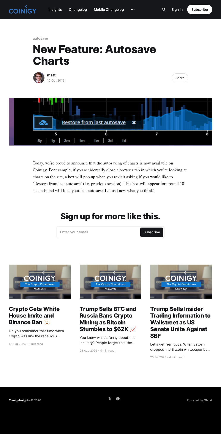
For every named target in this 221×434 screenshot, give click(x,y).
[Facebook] (118, 398)
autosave (40, 38)
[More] (132, 9)
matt (51, 75)
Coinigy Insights (19, 400)
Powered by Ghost (199, 400)
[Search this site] (163, 9)
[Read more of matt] (39, 78)
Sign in (177, 9)
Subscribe (199, 9)
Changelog (78, 9)
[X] (110, 398)
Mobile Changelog (109, 9)
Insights (55, 9)
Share (180, 78)
